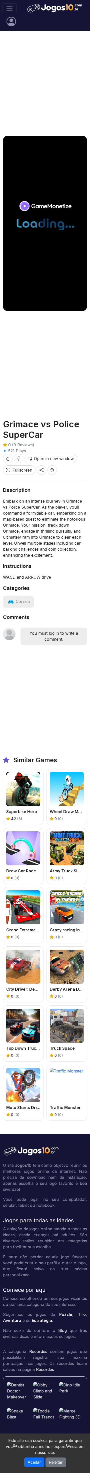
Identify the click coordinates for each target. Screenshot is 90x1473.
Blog (62, 1330)
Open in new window (54, 458)
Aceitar (34, 1462)
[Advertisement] (45, 83)
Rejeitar (56, 1462)
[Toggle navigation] (9, 8)
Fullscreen (22, 470)
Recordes (38, 1351)
